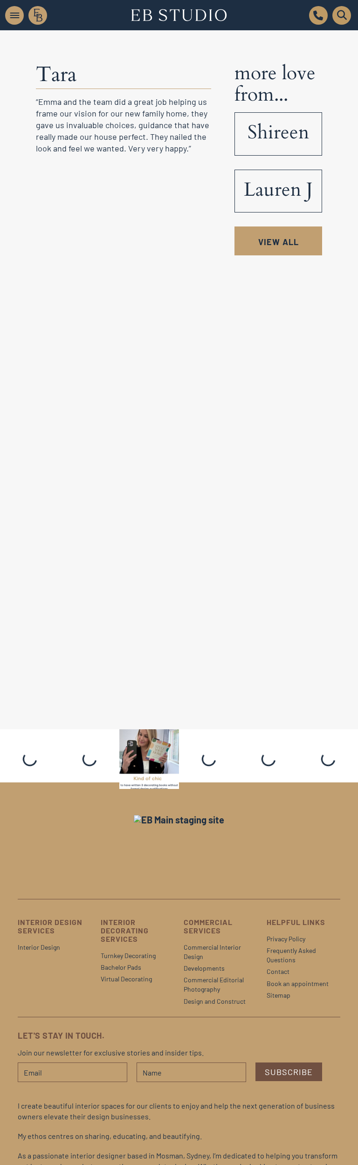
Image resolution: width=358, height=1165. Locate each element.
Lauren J (278, 190)
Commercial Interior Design (212, 951)
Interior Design (39, 947)
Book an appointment (298, 983)
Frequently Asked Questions (291, 955)
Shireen (278, 132)
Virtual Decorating (126, 979)
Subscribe (288, 1072)
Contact (278, 971)
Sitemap (278, 995)
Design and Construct (215, 1001)
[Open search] (341, 15)
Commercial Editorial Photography (214, 984)
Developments (204, 968)
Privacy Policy (286, 939)
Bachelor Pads (121, 967)
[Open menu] (14, 15)
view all (278, 242)
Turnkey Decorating (128, 955)
